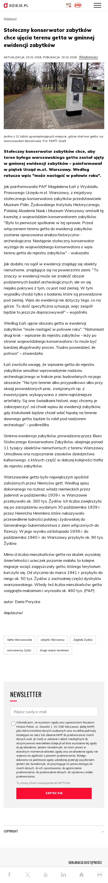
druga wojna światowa (54, 650)
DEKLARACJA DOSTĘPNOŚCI (85, 862)
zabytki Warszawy (53, 640)
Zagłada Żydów (83, 640)
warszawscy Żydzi (19, 650)
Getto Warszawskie (19, 640)
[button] (103, 832)
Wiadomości (88, 57)
